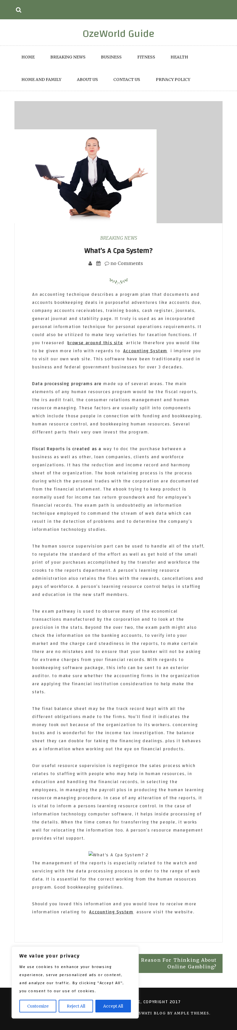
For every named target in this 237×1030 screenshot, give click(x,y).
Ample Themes (191, 1013)
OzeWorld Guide (119, 33)
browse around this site (95, 343)
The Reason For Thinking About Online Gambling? (173, 963)
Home (28, 57)
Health (179, 57)
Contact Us (126, 79)
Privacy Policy (173, 79)
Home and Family (41, 79)
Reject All (76, 1006)
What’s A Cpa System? (118, 250)
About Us (87, 79)
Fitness (146, 57)
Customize (38, 1006)
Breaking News (68, 57)
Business (111, 57)
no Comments (126, 263)
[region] (75, 982)
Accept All (113, 1006)
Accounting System (145, 351)
